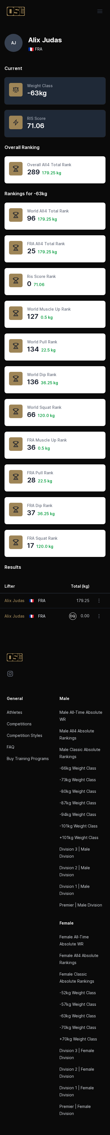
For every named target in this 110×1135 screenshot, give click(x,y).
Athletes (14, 712)
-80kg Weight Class (78, 791)
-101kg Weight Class (79, 826)
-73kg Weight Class (78, 779)
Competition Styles (24, 735)
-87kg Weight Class (78, 802)
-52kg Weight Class (78, 992)
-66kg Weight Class (78, 768)
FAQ (10, 747)
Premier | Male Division (81, 905)
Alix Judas (15, 600)
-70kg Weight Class (78, 1027)
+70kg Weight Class (78, 1039)
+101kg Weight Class (79, 837)
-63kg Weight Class (78, 1015)
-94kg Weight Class (78, 814)
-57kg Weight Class (78, 1004)
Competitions (19, 723)
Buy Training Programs (28, 758)
